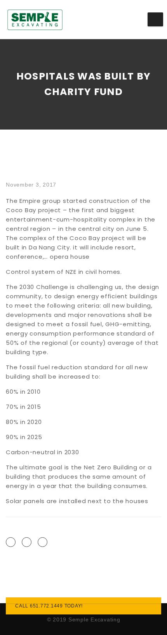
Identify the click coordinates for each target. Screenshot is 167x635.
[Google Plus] (26, 542)
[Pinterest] (42, 542)
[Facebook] (11, 542)
